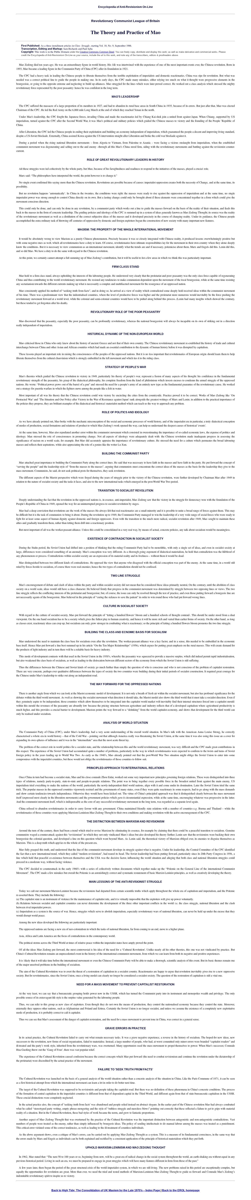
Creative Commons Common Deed (97, 52)
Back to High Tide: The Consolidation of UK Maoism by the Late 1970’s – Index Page (106, 1190)
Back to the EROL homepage (181, 1190)
